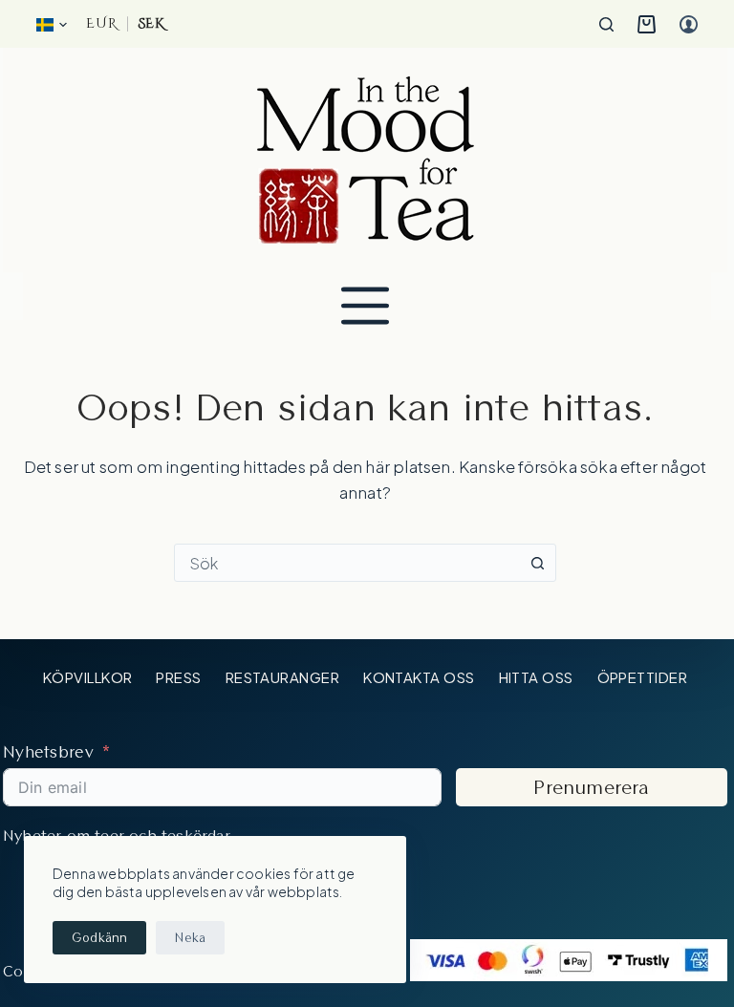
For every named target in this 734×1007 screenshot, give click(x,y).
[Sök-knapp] (537, 563)
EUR (101, 24)
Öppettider (642, 677)
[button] (51, 25)
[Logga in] (689, 24)
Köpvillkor (88, 677)
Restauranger (282, 677)
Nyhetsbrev (48, 751)
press (178, 677)
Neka (190, 937)
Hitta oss (536, 677)
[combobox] (347, 563)
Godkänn (99, 937)
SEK (151, 24)
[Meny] (365, 306)
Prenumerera (591, 787)
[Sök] (606, 24)
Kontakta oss (418, 677)
